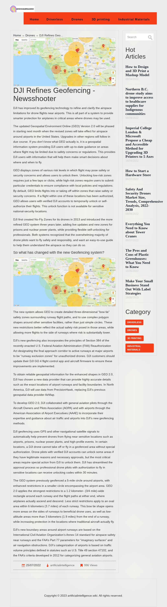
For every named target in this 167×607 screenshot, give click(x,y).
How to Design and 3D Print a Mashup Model (137, 71)
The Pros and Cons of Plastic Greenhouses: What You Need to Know (137, 258)
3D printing (101, 19)
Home (34, 19)
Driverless (54, 19)
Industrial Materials (134, 19)
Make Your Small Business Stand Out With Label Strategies (139, 287)
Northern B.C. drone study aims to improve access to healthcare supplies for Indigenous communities (139, 101)
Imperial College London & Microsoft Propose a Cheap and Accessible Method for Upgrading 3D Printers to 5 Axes (139, 142)
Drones (77, 19)
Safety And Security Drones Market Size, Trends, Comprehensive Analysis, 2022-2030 (144, 199)
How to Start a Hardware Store (138, 173)
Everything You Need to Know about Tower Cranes (137, 230)
